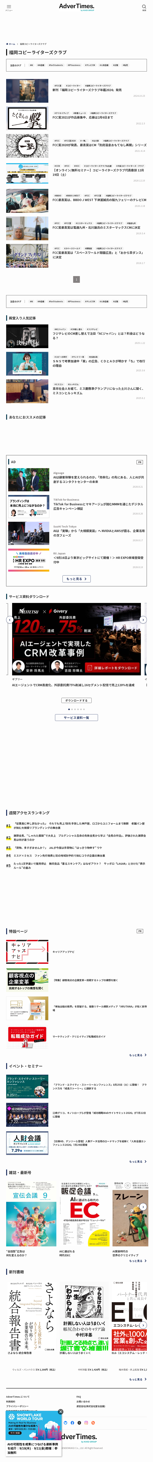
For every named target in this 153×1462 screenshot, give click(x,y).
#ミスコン (58, 384)
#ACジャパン (60, 329)
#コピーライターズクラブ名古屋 (98, 165)
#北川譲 (95, 140)
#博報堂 (88, 248)
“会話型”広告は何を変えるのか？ (16, 1253)
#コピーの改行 (60, 356)
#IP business (74, 65)
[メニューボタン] (8, 8)
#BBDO (57, 195)
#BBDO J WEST (73, 195)
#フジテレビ (92, 329)
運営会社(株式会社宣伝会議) (90, 1406)
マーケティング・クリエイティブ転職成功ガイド (79, 1036)
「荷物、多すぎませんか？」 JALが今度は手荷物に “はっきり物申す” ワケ (58, 848)
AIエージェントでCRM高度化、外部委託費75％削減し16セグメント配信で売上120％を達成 (73, 685)
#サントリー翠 (78, 356)
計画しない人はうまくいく (75, 1353)
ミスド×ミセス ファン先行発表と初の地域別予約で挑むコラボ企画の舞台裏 (59, 855)
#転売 (125, 65)
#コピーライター (73, 85)
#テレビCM (90, 65)
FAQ (78, 1396)
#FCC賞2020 (70, 140)
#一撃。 (83, 140)
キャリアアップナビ (63, 952)
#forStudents (56, 65)
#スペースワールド (72, 248)
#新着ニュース (79, 113)
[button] (10, 619)
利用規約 (10, 1401)
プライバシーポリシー (17, 1406)
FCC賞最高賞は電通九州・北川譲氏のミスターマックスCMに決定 (96, 227)
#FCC (57, 140)
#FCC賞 (57, 85)
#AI (31, 65)
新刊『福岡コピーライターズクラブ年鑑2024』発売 (87, 90)
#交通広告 (93, 356)
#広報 (115, 65)
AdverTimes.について (18, 1396)
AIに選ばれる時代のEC (67, 1253)
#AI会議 (41, 65)
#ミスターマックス (84, 223)
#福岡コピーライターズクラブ (98, 85)
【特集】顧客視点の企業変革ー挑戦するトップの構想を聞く (85, 980)
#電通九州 (131, 223)
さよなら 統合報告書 (20, 1353)
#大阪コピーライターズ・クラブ (130, 165)
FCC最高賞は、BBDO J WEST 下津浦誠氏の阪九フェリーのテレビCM (99, 199)
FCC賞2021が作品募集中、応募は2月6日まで (83, 117)
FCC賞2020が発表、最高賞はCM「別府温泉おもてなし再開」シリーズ (100, 145)
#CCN (57, 165)
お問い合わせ (83, 1401)
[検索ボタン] (144, 8)
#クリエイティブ (61, 113)
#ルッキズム (73, 384)
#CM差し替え (76, 329)
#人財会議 (104, 65)
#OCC (76, 165)
